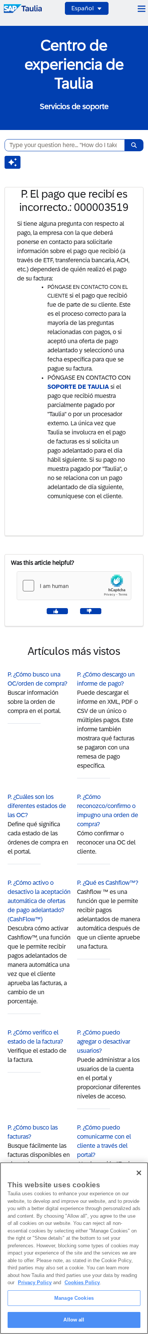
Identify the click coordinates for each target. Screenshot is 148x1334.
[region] (74, 1248)
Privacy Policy (35, 1282)
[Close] (139, 1172)
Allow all (73, 1320)
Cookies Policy (82, 1282)
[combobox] (61, 145)
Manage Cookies (74, 1298)
